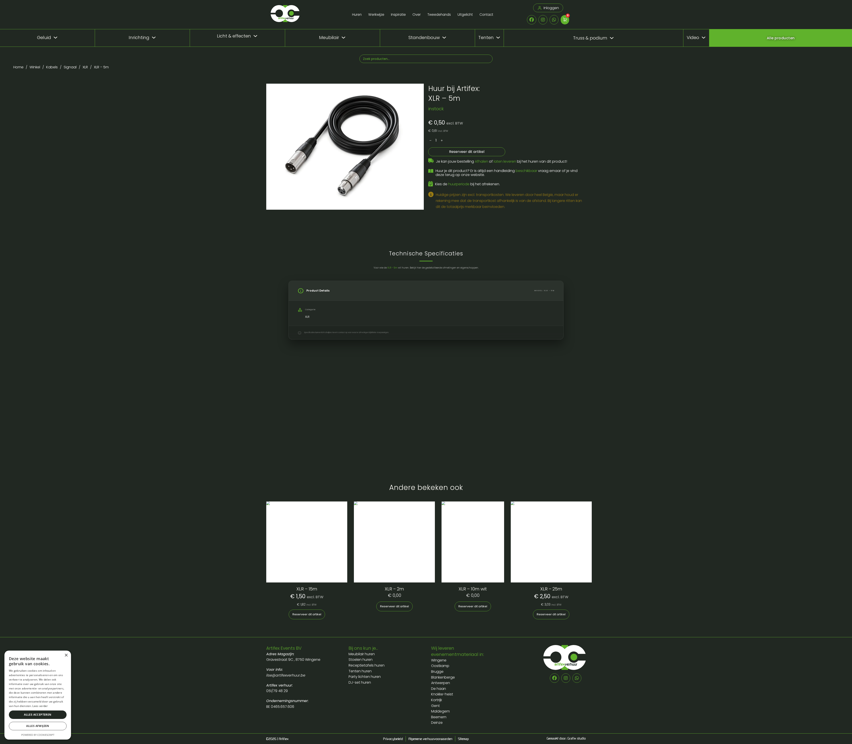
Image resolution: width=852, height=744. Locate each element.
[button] (417, 89)
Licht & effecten (234, 36)
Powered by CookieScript (37, 734)
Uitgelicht (465, 14)
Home (18, 67)
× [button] (66, 655)
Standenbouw (424, 37)
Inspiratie (398, 14)
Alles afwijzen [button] (37, 726)
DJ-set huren (360, 682)
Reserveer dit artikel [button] (306, 614)
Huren (357, 14)
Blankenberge (443, 677)
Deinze (437, 722)
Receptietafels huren (367, 665)
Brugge (437, 671)
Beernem (438, 717)
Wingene (438, 660)
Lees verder (40, 706)
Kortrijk (436, 700)
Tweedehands (439, 14)
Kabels (52, 67)
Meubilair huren (362, 654)
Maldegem (440, 711)
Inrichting (139, 37)
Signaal (70, 67)
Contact (486, 14)
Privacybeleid (393, 738)
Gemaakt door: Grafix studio (566, 738)
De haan (438, 688)
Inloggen (551, 7)
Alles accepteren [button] (37, 714)
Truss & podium (590, 38)
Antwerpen (440, 682)
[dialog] (37, 695)
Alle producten (781, 38)
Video (693, 37)
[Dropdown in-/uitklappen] (55, 37)
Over (416, 14)
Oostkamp (440, 665)
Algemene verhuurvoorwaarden (430, 738)
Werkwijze (376, 14)
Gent (435, 705)
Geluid (44, 37)
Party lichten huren (365, 676)
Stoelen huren (361, 659)
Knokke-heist (442, 694)
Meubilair (329, 37)
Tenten (486, 37)
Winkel (35, 67)
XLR (85, 67)
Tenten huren (360, 671)
